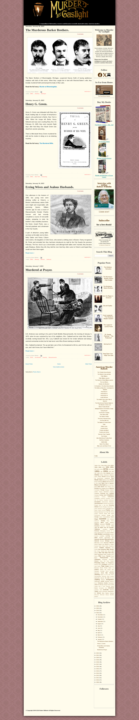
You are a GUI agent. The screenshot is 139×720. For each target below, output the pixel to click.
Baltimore (104, 479)
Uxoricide (106, 589)
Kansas (112, 529)
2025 (97, 608)
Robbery (97, 569)
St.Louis (112, 577)
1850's (104, 467)
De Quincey (100, 500)
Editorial (97, 506)
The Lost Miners (104, 382)
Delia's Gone (104, 426)
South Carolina (110, 576)
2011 (97, 677)
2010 (97, 680)
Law (105, 532)
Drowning (111, 505)
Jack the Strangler (109, 527)
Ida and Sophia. (107, 305)
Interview (108, 525)
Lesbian (112, 532)
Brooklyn (97, 488)
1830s (96, 467)
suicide (103, 581)
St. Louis (107, 577)
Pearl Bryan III (104, 395)
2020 (97, 657)
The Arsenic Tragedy (104, 412)
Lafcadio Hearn (100, 532)
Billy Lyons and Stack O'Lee (104, 446)
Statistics (103, 579)
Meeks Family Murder (104, 406)
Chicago (102, 490)
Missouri (111, 542)
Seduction (98, 572)
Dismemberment (99, 503)
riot (113, 567)
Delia (104, 424)
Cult (96, 500)
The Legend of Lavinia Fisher (108, 325)
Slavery (102, 574)
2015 (97, 668)
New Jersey (110, 549)
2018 (97, 662)
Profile (96, 456)
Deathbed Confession (109, 500)
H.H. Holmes (110, 519)
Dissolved (105, 503)
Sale (106, 569)
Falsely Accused (102, 510)
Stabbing (98, 579)
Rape (103, 566)
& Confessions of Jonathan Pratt (104, 245)
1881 (101, 471)
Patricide (108, 556)
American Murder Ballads (104, 368)
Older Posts (88, 364)
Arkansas (108, 476)
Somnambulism (98, 576)
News (96, 554)
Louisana (97, 536)
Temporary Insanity (103, 583)
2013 (97, 673)
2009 (97, 682)
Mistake (97, 544)
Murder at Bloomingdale (48, 87)
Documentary (111, 503)
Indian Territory (109, 522)
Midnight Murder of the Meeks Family (104, 408)
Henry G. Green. (36, 104)
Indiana (97, 524)
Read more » (30, 253)
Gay (113, 515)
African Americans (104, 474)
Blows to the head (100, 485)
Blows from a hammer (108, 483)
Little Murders (99, 534)
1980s (104, 473)
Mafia (112, 536)
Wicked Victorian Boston (104, 158)
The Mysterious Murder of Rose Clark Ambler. (108, 278)
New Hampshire (102, 549)
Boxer (106, 486)
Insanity (45, 357)
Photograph (105, 559)
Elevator (101, 506)
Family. (112, 510)
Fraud (106, 513)
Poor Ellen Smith (104, 414)
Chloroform (107, 491)
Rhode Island (108, 567)
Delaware (111, 501)
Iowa (112, 525)
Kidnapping (103, 530)
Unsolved (111, 588)
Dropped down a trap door (102, 505)
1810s (109, 465)
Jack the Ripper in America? (107, 297)
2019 (97, 659)
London (112, 534)
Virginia (97, 591)
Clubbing (111, 493)
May (99, 630)
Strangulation (110, 579)
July (99, 626)
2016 (97, 666)
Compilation (110, 495)
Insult (112, 524)
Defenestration (105, 501)
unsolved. (97, 589)
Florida (112, 511)
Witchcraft (103, 594)
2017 (97, 664)
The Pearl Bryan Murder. (104, 96)
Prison (100, 564)
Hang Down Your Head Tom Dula (108, 354)
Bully (100, 488)
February (100, 637)
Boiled (96, 486)
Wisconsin (97, 594)
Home (59, 364)
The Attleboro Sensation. (108, 268)
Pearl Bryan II (104, 393)
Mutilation (102, 547)
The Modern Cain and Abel (104, 374)
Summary (107, 581)
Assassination (101, 478)
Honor (112, 520)
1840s (31, 176)
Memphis (102, 541)
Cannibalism (97, 490)
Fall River (108, 508)
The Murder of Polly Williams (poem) (104, 380)
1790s (102, 465)
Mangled (102, 537)
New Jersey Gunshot (100, 551)
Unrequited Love (103, 588)
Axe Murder (38, 357)
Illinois (103, 522)
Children (97, 491)
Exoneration (110, 506)
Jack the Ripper (99, 527)
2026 (97, 606)
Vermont (112, 589)
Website (99, 593)
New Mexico (108, 551)
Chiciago (107, 490)
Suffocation (98, 581)
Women (108, 594)
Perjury (112, 557)
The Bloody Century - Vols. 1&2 (104, 125)
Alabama (111, 474)
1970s (101, 473)
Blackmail (109, 481)
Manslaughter (108, 537)
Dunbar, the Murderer (104, 384)
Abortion (108, 473)
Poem (109, 561)
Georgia (97, 516)
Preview (97, 564)
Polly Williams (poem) (104, 378)
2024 (97, 610)
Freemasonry (98, 515)
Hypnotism (98, 522)
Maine (97, 537)
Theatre (109, 584)
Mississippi (106, 542)
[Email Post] (41, 92)
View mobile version (58, 367)
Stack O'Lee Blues (104, 444)
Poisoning (44, 176)
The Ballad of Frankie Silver (104, 422)
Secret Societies (110, 571)
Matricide (97, 541)
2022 (97, 653)
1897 (96, 473)
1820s (112, 465)
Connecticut (111, 496)
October (100, 619)
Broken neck (111, 486)
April (98, 632)
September (100, 621)
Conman (105, 496)
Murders (97, 547)
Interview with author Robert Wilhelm (104, 185)
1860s (112, 467)
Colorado (97, 495)
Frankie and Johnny (104, 432)
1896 (113, 471)
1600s (96, 465)
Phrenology (111, 559)
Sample (109, 569)
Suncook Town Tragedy (104, 434)
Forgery (97, 513)
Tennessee (111, 583)
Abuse (112, 473)
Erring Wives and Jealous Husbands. (50, 187)
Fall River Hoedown (104, 440)
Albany (100, 476)
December (100, 614)
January (100, 639)
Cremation (108, 498)
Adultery (37, 93)
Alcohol (104, 476)
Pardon (104, 556)
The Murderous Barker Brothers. (47, 30)
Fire (110, 511)
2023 (97, 612)
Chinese (101, 491)
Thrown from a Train (100, 586)
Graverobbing (107, 516)
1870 (96, 469)
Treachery (108, 586)
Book (99, 486)
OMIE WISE (104, 442)
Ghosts (101, 516)
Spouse (103, 577)
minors (102, 542)
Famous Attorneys (99, 511)
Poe (105, 561)
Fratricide (101, 513)
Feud (104, 511)
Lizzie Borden (106, 534)
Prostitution (105, 564)
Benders (96, 481)
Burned (107, 488)
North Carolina (107, 554)
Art (96, 478)
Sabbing (102, 569)
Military (112, 541)
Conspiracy (98, 498)
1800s (105, 465)
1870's (98, 469)
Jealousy (48, 259)
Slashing (97, 574)
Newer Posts (29, 364)
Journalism (106, 529)
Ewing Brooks (104, 410)
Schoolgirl (103, 571)
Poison (112, 561)
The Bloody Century (103, 584)
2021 (97, 655)
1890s (106, 471)
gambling (104, 515)
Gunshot (103, 519)
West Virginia (106, 593)
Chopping (112, 491)
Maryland (102, 539)
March (99, 635)
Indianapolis (103, 524)
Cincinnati (103, 493)
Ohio (100, 556)
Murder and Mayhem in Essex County (104, 176)
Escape (105, 506)
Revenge (97, 567)
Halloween (98, 520)
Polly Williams (104, 376)
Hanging (104, 520)
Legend (108, 532)
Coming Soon (103, 495)
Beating (37, 259)
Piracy (102, 561)
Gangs (109, 515)
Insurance (98, 525)
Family (108, 510)
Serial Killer (105, 572)
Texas (96, 584)
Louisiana (103, 536)
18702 (101, 469)
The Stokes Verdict (104, 416)
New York (37, 176)
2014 (97, 671)
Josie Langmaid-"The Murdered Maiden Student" (108, 317)
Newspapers (101, 554)
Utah (101, 589)
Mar (113, 537)
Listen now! (104, 211)
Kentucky (97, 530)
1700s (99, 465)
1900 (98, 473)
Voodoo (100, 591)
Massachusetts (53, 357)
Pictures (97, 561)
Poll (107, 562)
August (99, 623)
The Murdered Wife (46, 143)
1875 (110, 469)
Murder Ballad (102, 546)
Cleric (107, 493)
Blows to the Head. (110, 485)
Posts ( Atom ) (37, 372)
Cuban (112, 498)
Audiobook (108, 478)
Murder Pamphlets (110, 546)
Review (102, 567)
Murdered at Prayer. (39, 270)
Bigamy (105, 481)
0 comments (80, 34)
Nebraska (108, 547)
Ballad (100, 479)
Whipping (112, 593)
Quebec (99, 566)
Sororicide (104, 576)
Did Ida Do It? (108, 344)
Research (112, 566)
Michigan (43, 93)
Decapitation (98, 501)
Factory (104, 508)
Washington (105, 591)
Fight (107, 511)
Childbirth (112, 490)
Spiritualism (98, 577)
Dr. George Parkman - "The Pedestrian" (108, 336)
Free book (111, 513)
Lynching (108, 536)
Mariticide (97, 539)
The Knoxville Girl (104, 420)
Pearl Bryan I (104, 391)
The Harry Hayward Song (104, 418)
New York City (109, 552)
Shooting (111, 572)
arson (112, 476)
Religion (107, 566)
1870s (31, 357)
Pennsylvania (105, 557)
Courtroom (103, 498)
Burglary (104, 488)
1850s (31, 259)
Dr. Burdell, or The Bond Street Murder (104, 386)
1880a (112, 469)
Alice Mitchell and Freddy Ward (104, 438)
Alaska (96, 476)
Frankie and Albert (104, 430)
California (111, 488)
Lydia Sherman (104, 397)
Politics (103, 562)
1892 (110, 471)
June (99, 628)
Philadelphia (98, 559)
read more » (87, 91)
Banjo (108, 479)
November (100, 617)
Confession (98, 496)
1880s (31, 93)
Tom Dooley (104, 436)
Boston (43, 259)
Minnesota (97, 542)
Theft (112, 584)
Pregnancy (111, 562)
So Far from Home (104, 141)
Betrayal (100, 481)
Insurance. (103, 525)
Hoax (109, 520)
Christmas (97, 493)
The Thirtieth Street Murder (104, 372)
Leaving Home (104, 428)
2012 (97, 675)
